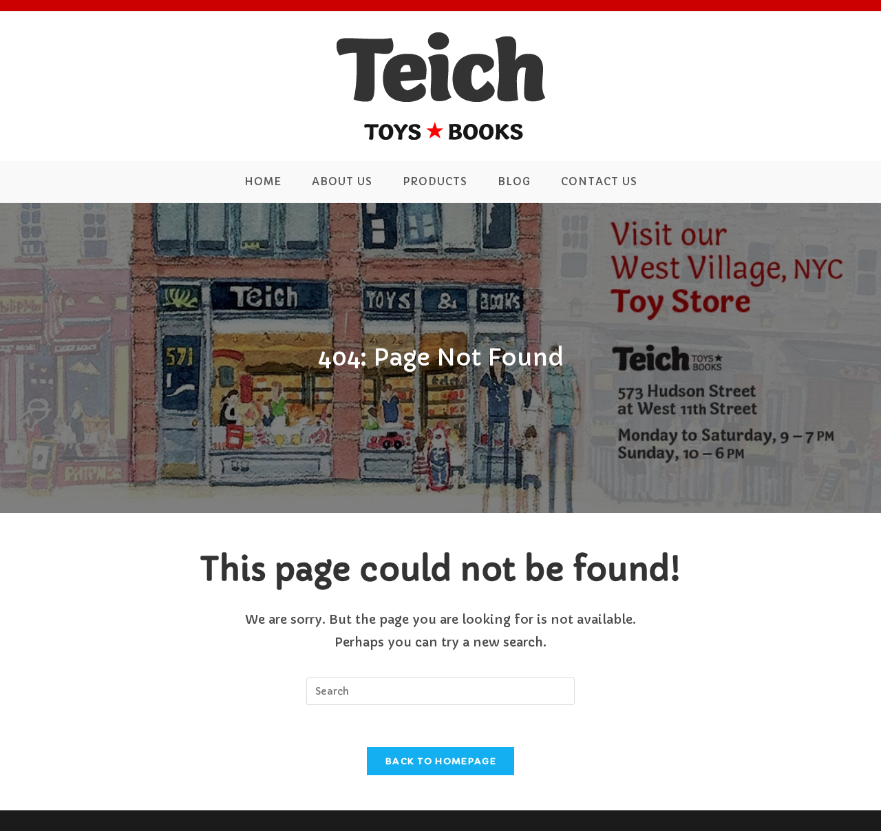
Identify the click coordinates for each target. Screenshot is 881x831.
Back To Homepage (440, 761)
